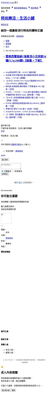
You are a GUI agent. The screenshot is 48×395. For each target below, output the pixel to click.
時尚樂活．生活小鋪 (17, 18)
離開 (13, 390)
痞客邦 (14, 144)
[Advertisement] (24, 290)
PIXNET (10, 360)
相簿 (7, 41)
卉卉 (3, 131)
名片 (7, 47)
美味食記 (19, 151)
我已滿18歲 (6, 390)
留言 (19, 144)
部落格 (8, 44)
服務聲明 (25, 362)
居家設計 (20, 36)
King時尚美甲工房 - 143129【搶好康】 (21, 72)
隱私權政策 (41, 360)
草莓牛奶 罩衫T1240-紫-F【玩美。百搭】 (22, 109)
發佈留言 (5, 174)
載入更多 (5, 160)
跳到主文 (4, 25)
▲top (3, 155)
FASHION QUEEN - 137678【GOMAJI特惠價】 (25, 112)
